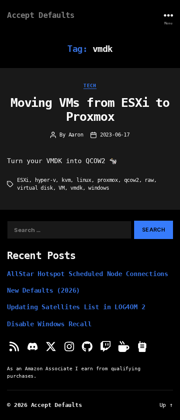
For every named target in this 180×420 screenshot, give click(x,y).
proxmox (107, 180)
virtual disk (35, 188)
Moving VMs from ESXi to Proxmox (90, 110)
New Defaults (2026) (43, 290)
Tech (90, 85)
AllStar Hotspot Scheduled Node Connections (87, 273)
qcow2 (131, 180)
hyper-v (45, 180)
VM (62, 188)
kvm (66, 180)
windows (98, 188)
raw (149, 180)
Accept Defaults (40, 15)
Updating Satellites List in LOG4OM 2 (76, 307)
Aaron (76, 135)
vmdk (76, 188)
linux (83, 180)
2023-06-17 (115, 135)
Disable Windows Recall (49, 324)
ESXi (23, 180)
